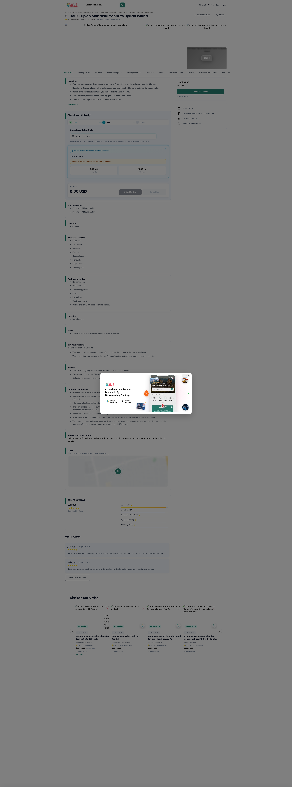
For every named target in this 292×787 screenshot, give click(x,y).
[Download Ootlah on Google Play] (112, 401)
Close (186, 376)
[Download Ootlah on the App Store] (126, 401)
